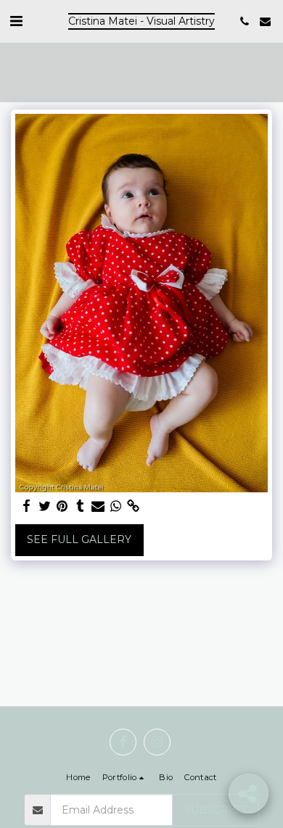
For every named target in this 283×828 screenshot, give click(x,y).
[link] (133, 506)
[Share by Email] (97, 506)
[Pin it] (62, 506)
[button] (16, 21)
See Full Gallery (79, 539)
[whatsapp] (116, 506)
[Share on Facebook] (26, 506)
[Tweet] (45, 506)
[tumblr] (80, 506)
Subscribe (215, 809)
